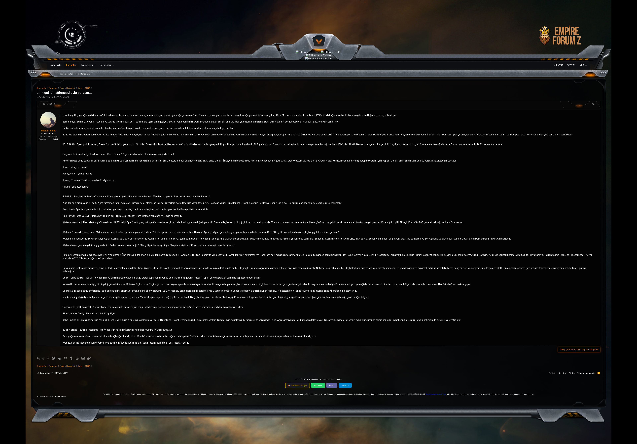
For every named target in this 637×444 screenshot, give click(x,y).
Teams (332, 385)
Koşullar (562, 373)
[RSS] (599, 373)
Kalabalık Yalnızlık (45, 396)
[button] (94, 65)
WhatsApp (318, 385)
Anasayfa (56, 65)
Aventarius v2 (46, 373)
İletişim (552, 373)
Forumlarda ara (82, 73)
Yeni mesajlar (66, 73)
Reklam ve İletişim (297, 385)
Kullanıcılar (105, 65)
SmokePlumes (46, 97)
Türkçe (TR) (62, 373)
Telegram (345, 385)
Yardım (580, 373)
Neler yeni (87, 65)
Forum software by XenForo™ (318, 379)
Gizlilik (572, 373)
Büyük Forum (60, 396)
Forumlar (71, 65)
